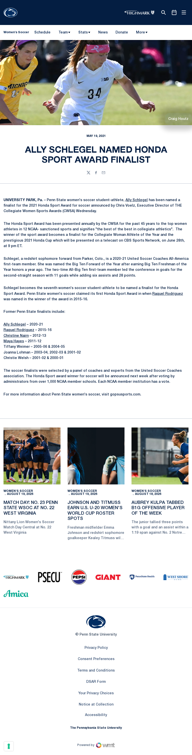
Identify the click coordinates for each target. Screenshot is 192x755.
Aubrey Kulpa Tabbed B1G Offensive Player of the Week (158, 508)
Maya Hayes (14, 341)
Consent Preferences (96, 659)
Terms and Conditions (96, 670)
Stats (83, 32)
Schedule (42, 32)
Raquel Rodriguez (167, 294)
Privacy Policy (96, 648)
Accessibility (96, 715)
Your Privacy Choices (96, 693)
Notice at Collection (96, 704)
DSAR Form (96, 682)
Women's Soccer (18, 491)
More (140, 32)
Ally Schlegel (137, 200)
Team (63, 32)
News (103, 32)
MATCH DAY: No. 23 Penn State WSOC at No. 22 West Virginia (31, 508)
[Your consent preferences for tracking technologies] (9, 746)
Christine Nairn (16, 336)
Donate (121, 33)
